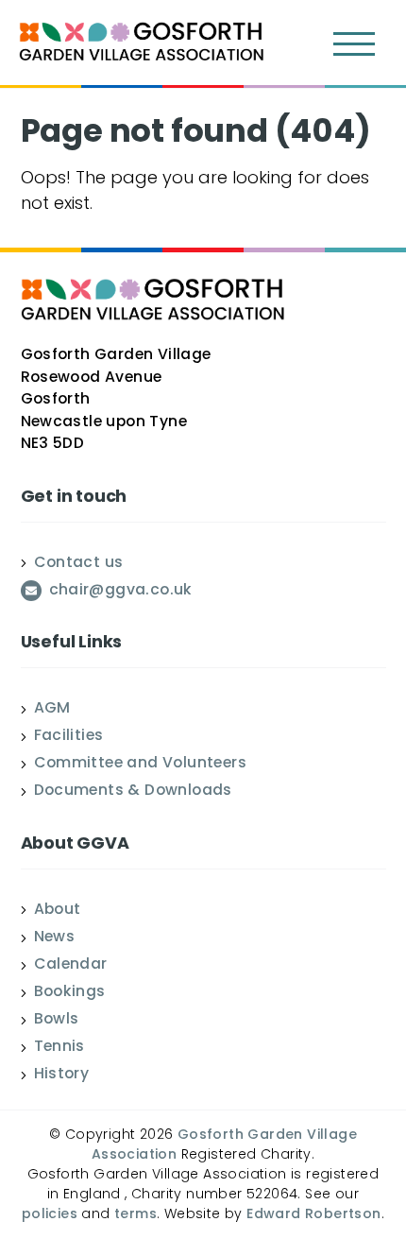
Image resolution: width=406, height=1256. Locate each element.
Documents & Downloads (133, 792)
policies (49, 1215)
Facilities (69, 737)
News (55, 938)
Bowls (56, 1020)
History (62, 1075)
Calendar (71, 966)
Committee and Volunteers (140, 764)
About (57, 911)
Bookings (70, 993)
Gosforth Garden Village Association (224, 1145)
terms (135, 1215)
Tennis (59, 1048)
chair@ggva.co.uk (121, 591)
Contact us (79, 564)
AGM (52, 709)
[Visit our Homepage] (141, 44)
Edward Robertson (313, 1215)
